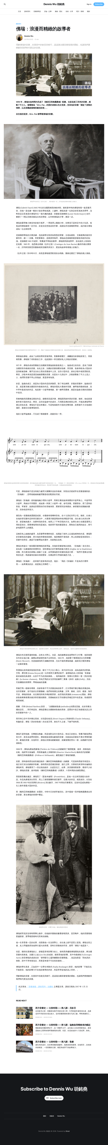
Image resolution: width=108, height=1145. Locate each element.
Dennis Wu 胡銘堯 (54, 4)
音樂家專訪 (37, 11)
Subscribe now (56, 1098)
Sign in (89, 4)
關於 (88, 11)
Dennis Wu (28, 36)
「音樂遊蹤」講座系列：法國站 (40, 986)
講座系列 (27, 11)
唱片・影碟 (80, 11)
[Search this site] (4, 4)
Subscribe (99, 4)
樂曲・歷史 (58, 11)
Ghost (68, 1131)
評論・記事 (48, 11)
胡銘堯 (52, 1116)
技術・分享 (69, 11)
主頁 (19, 11)
